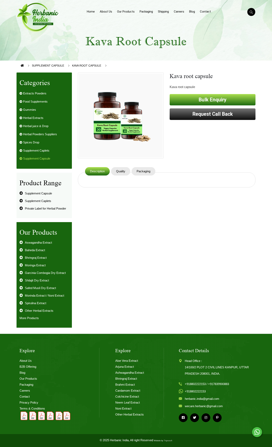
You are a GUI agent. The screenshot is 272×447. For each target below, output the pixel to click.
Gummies (29, 109)
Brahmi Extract (125, 384)
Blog (192, 11)
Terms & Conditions (32, 408)
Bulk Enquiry (213, 100)
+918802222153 (195, 391)
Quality (120, 171)
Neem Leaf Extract (127, 402)
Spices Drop (30, 142)
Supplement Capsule (48, 65)
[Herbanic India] (38, 17)
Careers (179, 11)
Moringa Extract (35, 265)
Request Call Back (212, 114)
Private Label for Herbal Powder (45, 208)
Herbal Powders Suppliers (39, 134)
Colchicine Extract (127, 396)
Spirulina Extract (35, 303)
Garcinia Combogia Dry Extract (45, 272)
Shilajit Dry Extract (37, 280)
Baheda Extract (35, 250)
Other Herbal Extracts (39, 310)
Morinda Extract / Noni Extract (44, 295)
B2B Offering (28, 366)
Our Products (126, 11)
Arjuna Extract (124, 366)
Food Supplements (35, 101)
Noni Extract (123, 408)
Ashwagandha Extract (129, 372)
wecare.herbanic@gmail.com (204, 406)
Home (91, 11)
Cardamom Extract (127, 390)
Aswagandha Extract (38, 242)
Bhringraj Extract (36, 257)
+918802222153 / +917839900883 (207, 384)
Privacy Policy (29, 402)
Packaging (146, 11)
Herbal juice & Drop (35, 126)
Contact (205, 11)
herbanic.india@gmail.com (202, 398)
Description (97, 171)
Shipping (163, 11)
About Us (106, 11)
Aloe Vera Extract (126, 360)
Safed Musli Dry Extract (40, 288)
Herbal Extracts (32, 118)
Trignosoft (168, 441)
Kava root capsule (86, 65)
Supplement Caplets (35, 150)
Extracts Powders (34, 93)
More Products (29, 318)
